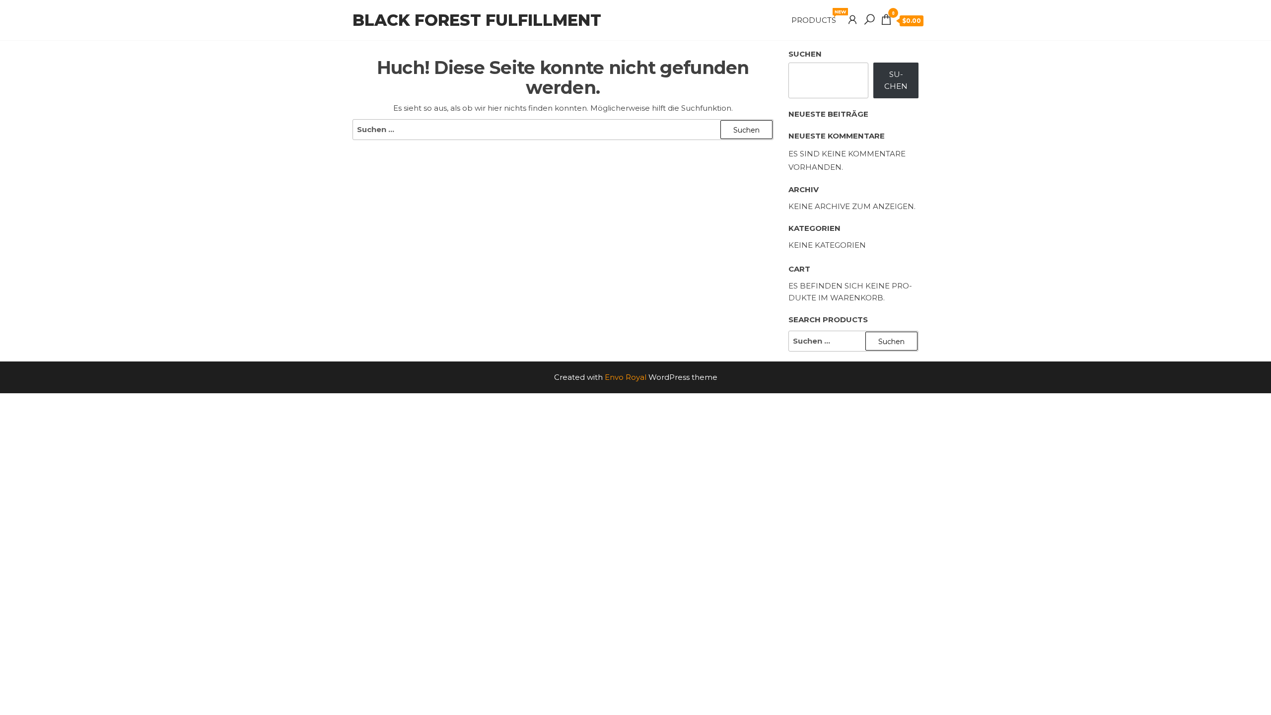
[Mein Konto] (852, 20)
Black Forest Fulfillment (477, 20)
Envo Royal (625, 377)
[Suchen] (869, 20)
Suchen (805, 54)
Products (817, 17)
